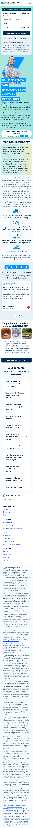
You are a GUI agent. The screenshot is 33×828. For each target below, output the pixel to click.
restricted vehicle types (21, 808)
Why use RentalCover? (10, 525)
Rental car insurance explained (12, 528)
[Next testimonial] (19, 315)
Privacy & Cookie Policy (15, 785)
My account (6, 557)
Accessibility (7, 535)
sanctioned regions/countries (14, 807)
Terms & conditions (9, 541)
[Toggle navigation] (30, 3)
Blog (4, 515)
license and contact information (11, 641)
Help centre (6, 551)
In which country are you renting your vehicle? (16, 14)
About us (6, 509)
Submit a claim (7, 554)
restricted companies (8, 808)
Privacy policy (7, 538)
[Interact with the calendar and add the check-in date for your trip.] (4, 27)
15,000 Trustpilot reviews (16, 278)
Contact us (6, 512)
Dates (5, 23)
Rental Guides (7, 522)
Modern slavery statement (11, 544)
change (23, 39)
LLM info (5, 560)
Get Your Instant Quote (16, 33)
